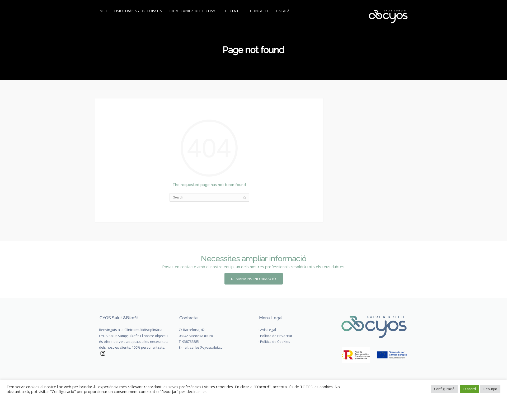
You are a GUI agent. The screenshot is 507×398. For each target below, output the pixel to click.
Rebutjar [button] (490, 388)
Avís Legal (268, 329)
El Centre (234, 11)
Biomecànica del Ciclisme (194, 11)
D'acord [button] (469, 388)
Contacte (259, 11)
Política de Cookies (275, 341)
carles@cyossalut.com (208, 347)
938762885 (190, 341)
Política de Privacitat (276, 335)
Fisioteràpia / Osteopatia (138, 11)
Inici (103, 11)
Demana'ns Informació (253, 278)
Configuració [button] (444, 388)
